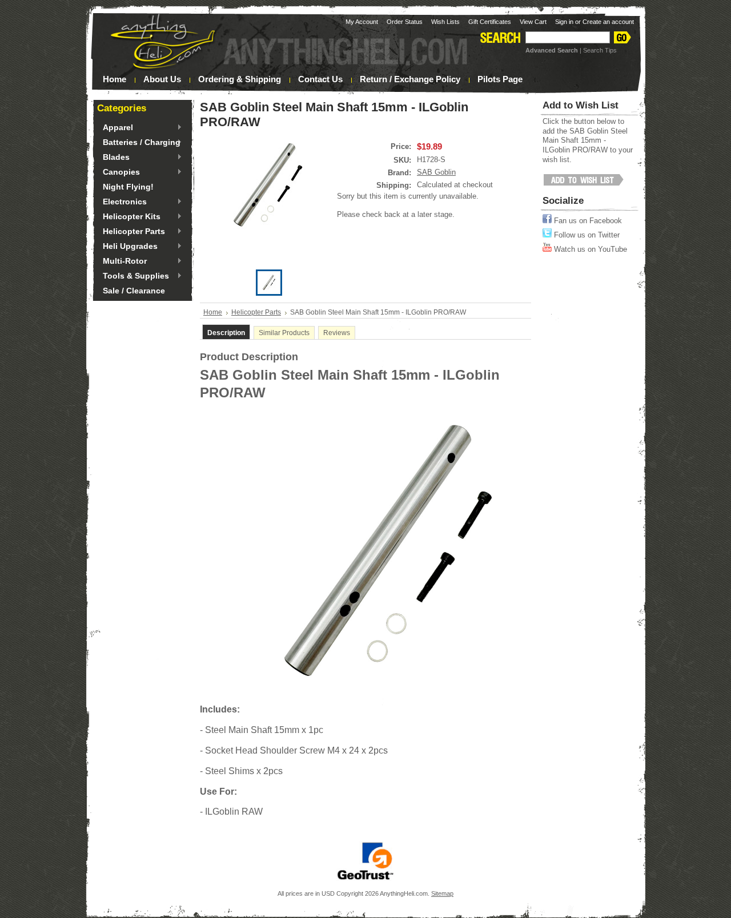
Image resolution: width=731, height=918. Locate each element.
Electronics (122, 202)
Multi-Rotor (122, 261)
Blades (113, 157)
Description (226, 333)
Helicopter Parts (131, 232)
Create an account (608, 21)
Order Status (405, 21)
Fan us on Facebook (587, 220)
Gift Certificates (489, 21)
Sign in (564, 21)
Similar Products (284, 333)
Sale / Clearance (134, 290)
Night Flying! (128, 186)
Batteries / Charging (138, 143)
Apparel (115, 128)
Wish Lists (445, 21)
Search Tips (600, 50)
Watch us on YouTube (589, 249)
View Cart (533, 21)
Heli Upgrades (127, 246)
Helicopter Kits (128, 217)
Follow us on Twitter (586, 235)
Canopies (118, 172)
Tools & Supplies (133, 276)
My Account (362, 21)
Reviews (336, 333)
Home (212, 312)
